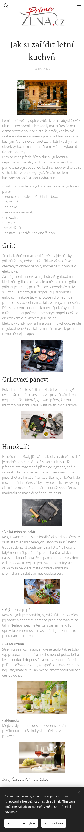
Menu (78, 5)
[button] (6, 5)
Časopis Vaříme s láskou (30, 779)
